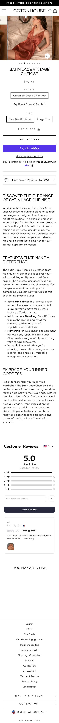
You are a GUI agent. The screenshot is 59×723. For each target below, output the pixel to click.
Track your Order (29, 649)
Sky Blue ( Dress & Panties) (29, 104)
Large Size (43, 119)
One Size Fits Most (20, 119)
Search (29, 623)
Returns (29, 660)
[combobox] (52, 498)
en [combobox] (49, 446)
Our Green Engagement (29, 639)
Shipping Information (29, 655)
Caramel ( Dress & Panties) (29, 95)
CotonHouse (29, 10)
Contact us (28, 703)
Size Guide (29, 634)
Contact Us (29, 665)
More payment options (29, 156)
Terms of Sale (29, 670)
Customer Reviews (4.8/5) (29, 180)
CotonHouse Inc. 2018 (29, 720)
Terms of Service (29, 676)
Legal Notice (29, 686)
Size (29, 113)
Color (29, 89)
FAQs (30, 628)
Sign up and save (29, 696)
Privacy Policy (29, 681)
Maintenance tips (29, 644)
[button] (28, 472)
